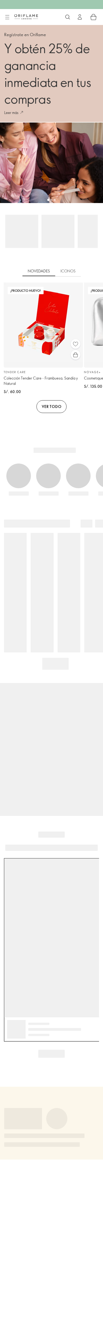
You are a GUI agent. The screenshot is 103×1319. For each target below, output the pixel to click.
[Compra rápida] (75, 355)
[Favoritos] (75, 344)
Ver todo (52, 406)
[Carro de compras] (93, 17)
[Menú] (7, 17)
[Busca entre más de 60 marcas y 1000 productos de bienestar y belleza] (68, 17)
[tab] (38, 271)
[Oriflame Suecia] (26, 17)
